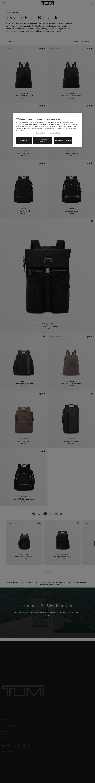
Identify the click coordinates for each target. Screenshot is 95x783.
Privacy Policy (40, 132)
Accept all (24, 140)
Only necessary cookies (42, 140)
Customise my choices (63, 140)
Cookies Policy (55, 132)
